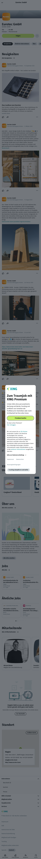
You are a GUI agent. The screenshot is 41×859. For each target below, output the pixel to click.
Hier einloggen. (11, 425)
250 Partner (23, 431)
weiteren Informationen (18, 449)
